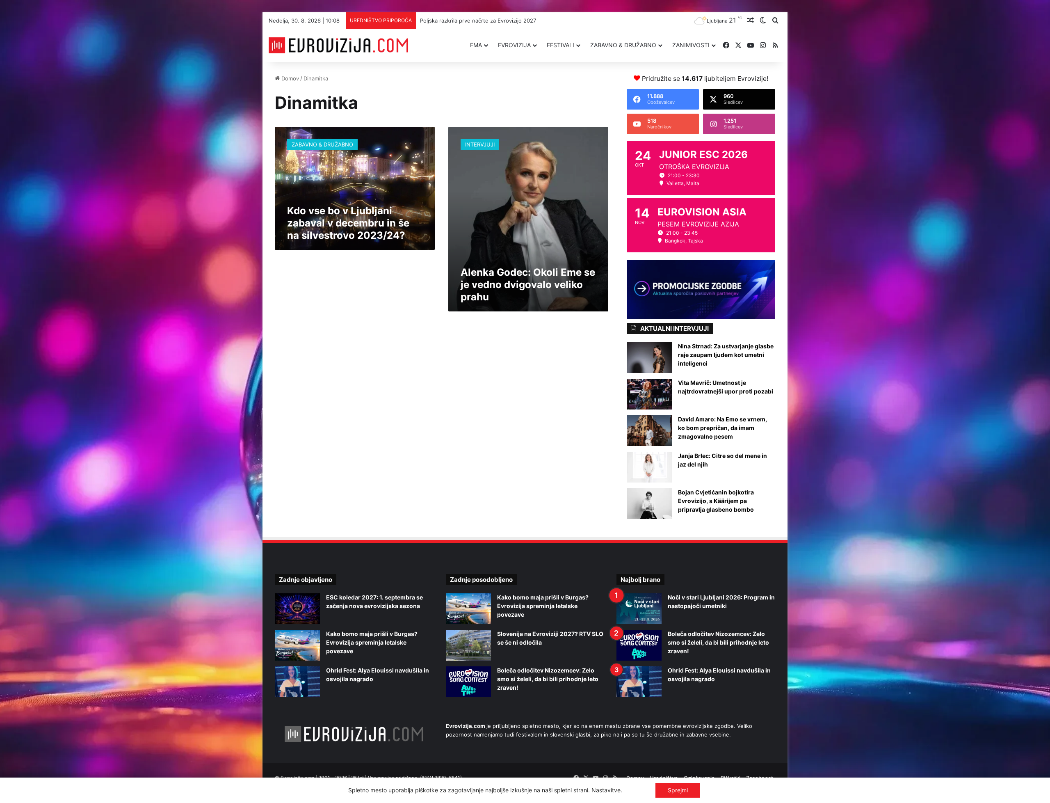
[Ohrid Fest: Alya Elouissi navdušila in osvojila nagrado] (297, 681)
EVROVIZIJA (514, 44)
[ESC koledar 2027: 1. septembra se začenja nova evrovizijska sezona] (297, 608)
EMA (476, 44)
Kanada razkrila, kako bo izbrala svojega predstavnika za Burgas (501, 20)
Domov (289, 78)
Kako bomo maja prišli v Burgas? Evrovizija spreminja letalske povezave (372, 642)
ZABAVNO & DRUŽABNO (623, 44)
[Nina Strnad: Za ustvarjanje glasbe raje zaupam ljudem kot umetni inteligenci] (649, 357)
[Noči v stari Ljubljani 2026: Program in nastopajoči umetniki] (639, 608)
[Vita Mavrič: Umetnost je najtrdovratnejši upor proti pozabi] (649, 394)
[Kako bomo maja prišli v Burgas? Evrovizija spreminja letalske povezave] (297, 645)
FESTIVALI (560, 44)
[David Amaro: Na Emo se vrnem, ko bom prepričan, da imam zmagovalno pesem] (649, 430)
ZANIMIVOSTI (691, 44)
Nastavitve (606, 790)
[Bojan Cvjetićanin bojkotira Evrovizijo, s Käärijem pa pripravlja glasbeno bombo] (649, 503)
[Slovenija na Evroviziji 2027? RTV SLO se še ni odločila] (468, 645)
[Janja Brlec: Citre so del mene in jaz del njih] (649, 467)
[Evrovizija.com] (338, 45)
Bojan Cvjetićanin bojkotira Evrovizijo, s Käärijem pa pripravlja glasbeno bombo (716, 501)
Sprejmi (678, 790)
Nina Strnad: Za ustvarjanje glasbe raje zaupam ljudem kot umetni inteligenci (726, 355)
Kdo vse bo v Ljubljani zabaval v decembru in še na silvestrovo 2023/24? (348, 223)
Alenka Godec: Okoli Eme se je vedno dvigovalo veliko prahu (528, 284)
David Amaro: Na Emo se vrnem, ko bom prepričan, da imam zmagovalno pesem (722, 428)
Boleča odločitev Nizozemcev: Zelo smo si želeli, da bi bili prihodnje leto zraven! (547, 679)
